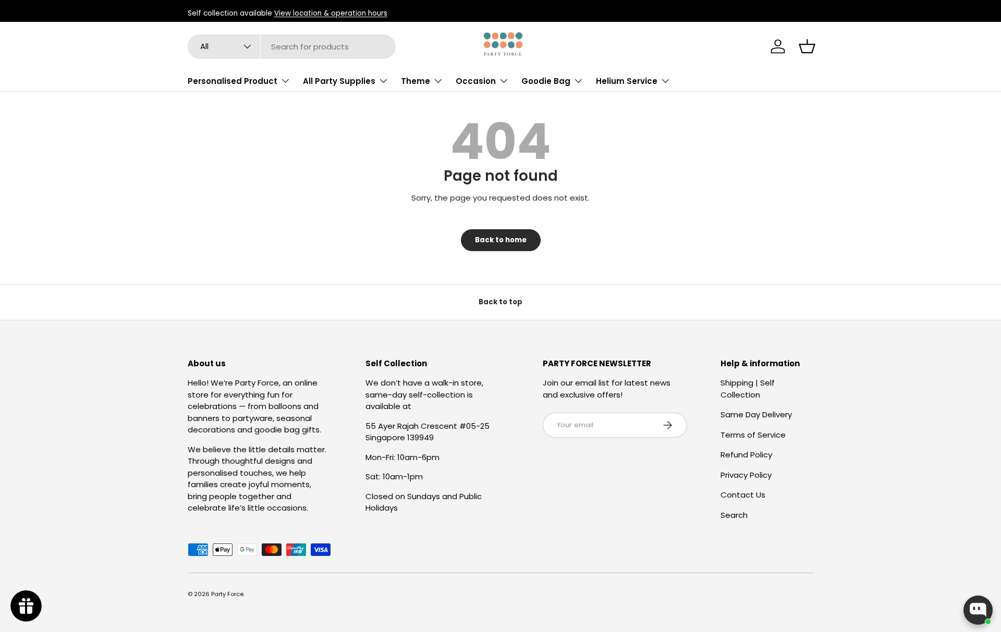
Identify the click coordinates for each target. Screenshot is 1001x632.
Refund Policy (746, 454)
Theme (415, 81)
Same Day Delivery (756, 414)
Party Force (227, 594)
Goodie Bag (545, 81)
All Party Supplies (339, 81)
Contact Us (743, 494)
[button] (807, 46)
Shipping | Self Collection (748, 388)
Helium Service (626, 81)
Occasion (476, 81)
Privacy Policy (746, 474)
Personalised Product (232, 81)
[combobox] (292, 46)
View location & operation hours (330, 13)
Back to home (501, 240)
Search (734, 515)
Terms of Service (753, 434)
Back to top (500, 302)
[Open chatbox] (978, 610)
